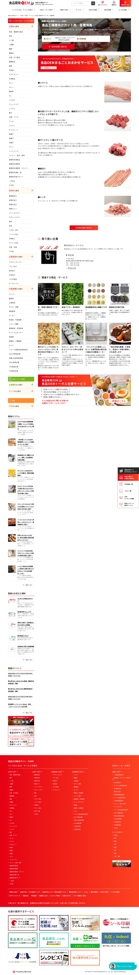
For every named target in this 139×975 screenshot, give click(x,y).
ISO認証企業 (13, 371)
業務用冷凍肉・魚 (15, 172)
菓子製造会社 (117, 788)
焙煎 (10, 226)
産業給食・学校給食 (16, 328)
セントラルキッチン (16, 332)
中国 (115, 850)
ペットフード (13, 151)
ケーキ (11, 121)
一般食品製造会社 (118, 775)
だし (10, 96)
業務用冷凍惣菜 (14, 164)
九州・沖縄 (117, 856)
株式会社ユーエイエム (74, 245)
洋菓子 (11, 142)
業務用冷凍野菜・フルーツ (18, 168)
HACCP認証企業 (15, 354)
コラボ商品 (13, 279)
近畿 (115, 847)
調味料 (11, 91)
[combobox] (81, 3)
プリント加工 (13, 243)
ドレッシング (13, 104)
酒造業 (11, 337)
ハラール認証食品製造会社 (18, 349)
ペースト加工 (13, 234)
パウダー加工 (13, 230)
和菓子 (11, 134)
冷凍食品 (12, 78)
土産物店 (12, 303)
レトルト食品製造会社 (120, 798)
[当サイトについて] (102, 1)
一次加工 (12, 181)
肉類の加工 (13, 200)
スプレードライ (14, 217)
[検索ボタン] (93, 3)
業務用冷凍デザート (16, 177)
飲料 (10, 36)
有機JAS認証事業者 (16, 358)
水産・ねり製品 (14, 57)
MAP (91, 261)
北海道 (115, 835)
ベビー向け (13, 266)
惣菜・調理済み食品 (16, 32)
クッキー (12, 125)
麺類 (10, 49)
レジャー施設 (13, 324)
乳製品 (11, 70)
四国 (115, 853)
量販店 (11, 298)
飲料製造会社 (117, 782)
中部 (115, 844)
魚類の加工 (13, 204)
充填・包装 (13, 247)
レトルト (12, 108)
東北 (115, 838)
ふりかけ (12, 100)
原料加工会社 (72, 268)
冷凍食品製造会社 (118, 801)
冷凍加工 (12, 238)
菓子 (10, 113)
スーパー (12, 294)
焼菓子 (11, 138)
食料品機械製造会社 (119, 794)
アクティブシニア (15, 262)
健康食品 (12, 61)
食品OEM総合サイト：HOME (16, 15)
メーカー (12, 315)
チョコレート (13, 130)
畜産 (10, 66)
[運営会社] (114, 1)
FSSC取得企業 (14, 362)
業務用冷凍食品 (14, 159)
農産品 (11, 53)
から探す (14, 26)
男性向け (12, 270)
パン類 (11, 40)
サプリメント (13, 74)
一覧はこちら (28, 585)
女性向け (12, 275)
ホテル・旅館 (13, 307)
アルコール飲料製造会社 (120, 785)
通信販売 (12, 311)
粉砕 (10, 221)
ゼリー (11, 83)
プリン (11, 147)
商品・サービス (29, 15)
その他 (11, 185)
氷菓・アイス (13, 117)
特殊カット (13, 209)
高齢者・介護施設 (15, 341)
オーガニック (13, 283)
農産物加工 (13, 196)
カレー (11, 87)
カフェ (11, 345)
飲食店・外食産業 (15, 320)
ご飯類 (11, 44)
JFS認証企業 (13, 366)
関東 (115, 841)
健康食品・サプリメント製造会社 (121, 778)
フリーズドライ (14, 213)
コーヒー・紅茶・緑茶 (17, 155)
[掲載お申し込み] (125, 1)
